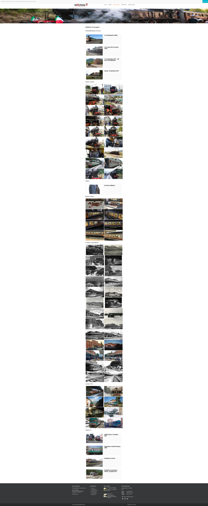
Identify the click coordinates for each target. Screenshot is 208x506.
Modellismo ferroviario (94, 490)
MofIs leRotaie (93, 494)
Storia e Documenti (94, 493)
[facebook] (122, 496)
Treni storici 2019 (93, 489)
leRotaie (76, 504)
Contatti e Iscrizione (131, 4)
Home (105, 4)
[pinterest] (127, 499)
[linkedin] (125, 499)
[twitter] (122, 499)
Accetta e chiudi (205, 1)
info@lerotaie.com (129, 492)
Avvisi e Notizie (123, 4)
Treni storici (93, 488)
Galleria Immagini (116, 4)
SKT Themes (133, 504)
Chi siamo (110, 4)
